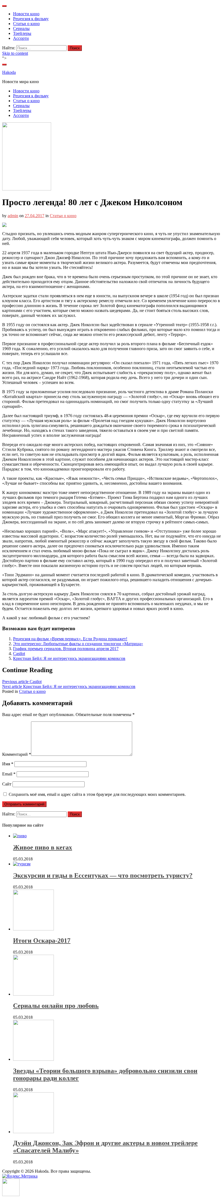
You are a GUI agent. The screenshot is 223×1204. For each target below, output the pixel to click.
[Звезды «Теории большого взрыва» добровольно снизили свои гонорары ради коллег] (33, 1059)
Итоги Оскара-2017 (41, 940)
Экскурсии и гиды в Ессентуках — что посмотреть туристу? (103, 875)
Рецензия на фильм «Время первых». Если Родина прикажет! (70, 638)
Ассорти (21, 38)
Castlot (19, 653)
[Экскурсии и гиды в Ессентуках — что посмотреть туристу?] (21, 864)
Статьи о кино (26, 23)
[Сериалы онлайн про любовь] (33, 994)
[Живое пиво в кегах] (20, 835)
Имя (7, 764)
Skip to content (15, 53)
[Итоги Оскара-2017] (33, 929)
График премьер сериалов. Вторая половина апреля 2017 (66, 648)
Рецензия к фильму (31, 18)
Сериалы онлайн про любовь (56, 1005)
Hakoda (9, 72)
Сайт (6, 784)
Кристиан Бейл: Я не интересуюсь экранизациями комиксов (69, 658)
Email (9, 774)
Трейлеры (22, 33)
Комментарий (16, 754)
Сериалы (21, 28)
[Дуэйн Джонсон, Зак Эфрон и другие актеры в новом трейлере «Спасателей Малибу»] (33, 1131)
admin (13, 215)
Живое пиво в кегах (42, 847)
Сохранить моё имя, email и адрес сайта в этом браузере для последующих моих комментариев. (97, 794)
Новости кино (26, 13)
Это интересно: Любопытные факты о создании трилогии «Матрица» (78, 643)
